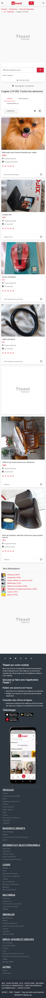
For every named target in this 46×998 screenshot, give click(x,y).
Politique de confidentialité (13, 985)
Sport (4, 871)
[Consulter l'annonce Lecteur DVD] (23, 196)
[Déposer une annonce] (31, 3)
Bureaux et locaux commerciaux (13, 926)
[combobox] (19, 70)
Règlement (40, 983)
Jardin (5, 840)
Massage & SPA (8, 962)
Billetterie (6, 887)
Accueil (4, 9)
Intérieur (5, 834)
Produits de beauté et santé (12, 859)
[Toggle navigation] (2, 3)
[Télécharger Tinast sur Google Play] (26, 714)
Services (5, 948)
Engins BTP (6, 820)
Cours (5, 951)
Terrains (5, 929)
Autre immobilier (8, 934)
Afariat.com (27, 995)
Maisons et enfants (14, 828)
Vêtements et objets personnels (21, 845)
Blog (21, 983)
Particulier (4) (23, 98)
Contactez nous (23, 988)
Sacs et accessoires (9, 857)
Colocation (6, 931)
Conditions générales (33, 985)
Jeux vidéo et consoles (10, 906)
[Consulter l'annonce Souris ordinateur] (23, 258)
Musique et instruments (11, 884)
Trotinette (6, 823)
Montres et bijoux (8, 854)
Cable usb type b (8, 339)
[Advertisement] (23, 37)
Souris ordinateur (9, 277)
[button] (5, 659)
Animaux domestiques (10, 873)
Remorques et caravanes (11, 818)
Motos (5, 799)
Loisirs (6, 864)
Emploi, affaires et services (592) (19, 580)
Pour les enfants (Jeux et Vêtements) (15, 837)
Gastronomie (7, 973)
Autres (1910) (12, 595)
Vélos (4, 812)
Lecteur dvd (6, 215)
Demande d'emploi (9, 945)
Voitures (5, 793)
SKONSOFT (18, 995)
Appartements (8, 918)
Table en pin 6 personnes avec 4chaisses (18, 462)
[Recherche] (43, 3)
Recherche (13, 9)
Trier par (10, 111)
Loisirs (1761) (12, 592)
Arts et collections (9, 882)
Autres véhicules (8, 807)
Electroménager (8, 832)
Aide (3, 983)
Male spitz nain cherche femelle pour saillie (19, 153)
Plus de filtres (24, 80)
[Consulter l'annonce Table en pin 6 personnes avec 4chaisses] (23, 438)
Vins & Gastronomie (9, 890)
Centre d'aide (29, 983)
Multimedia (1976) (14, 583)
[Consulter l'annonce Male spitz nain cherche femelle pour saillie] (23, 134)
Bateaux (5, 804)
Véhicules (8, 790)
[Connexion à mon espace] (41, 175)
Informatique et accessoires (12, 904)
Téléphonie (6, 898)
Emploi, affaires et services (18, 939)
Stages (5, 959)
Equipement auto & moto (11, 801)
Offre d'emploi (7, 943)
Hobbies (5, 868)
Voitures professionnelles (11, 796)
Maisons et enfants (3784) (17, 586)
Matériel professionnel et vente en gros (16, 956)
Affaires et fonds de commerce (13, 953)
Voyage (5, 879)
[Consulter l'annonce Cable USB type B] (23, 320)
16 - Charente (9, 12)
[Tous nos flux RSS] (31, 659)
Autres (7, 967)
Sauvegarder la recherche (24, 86)
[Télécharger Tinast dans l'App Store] (12, 714)
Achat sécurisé (12, 983)
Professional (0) (12, 103)
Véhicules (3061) (13, 575)
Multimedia (9, 895)
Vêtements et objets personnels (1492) (22, 589)
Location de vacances (10, 923)
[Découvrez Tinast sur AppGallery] (12, 719)
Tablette (5, 909)
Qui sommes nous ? (9, 988)
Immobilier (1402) (14, 578)
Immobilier (9, 914)
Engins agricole (8, 809)
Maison (5, 920)
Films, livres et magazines (11, 876)
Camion (5, 815)
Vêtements (6, 848)
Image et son (7, 901)
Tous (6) (9, 98)
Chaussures (7, 851)
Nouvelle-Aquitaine (27, 9)
